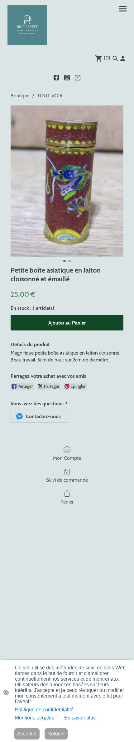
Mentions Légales (34, 717)
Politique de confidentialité (44, 709)
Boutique (20, 96)
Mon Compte (67, 458)
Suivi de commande (67, 480)
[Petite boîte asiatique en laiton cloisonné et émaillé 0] (67, 180)
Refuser (56, 733)
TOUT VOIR (50, 96)
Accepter (27, 733)
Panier (67, 502)
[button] (40, 416)
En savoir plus (80, 717)
